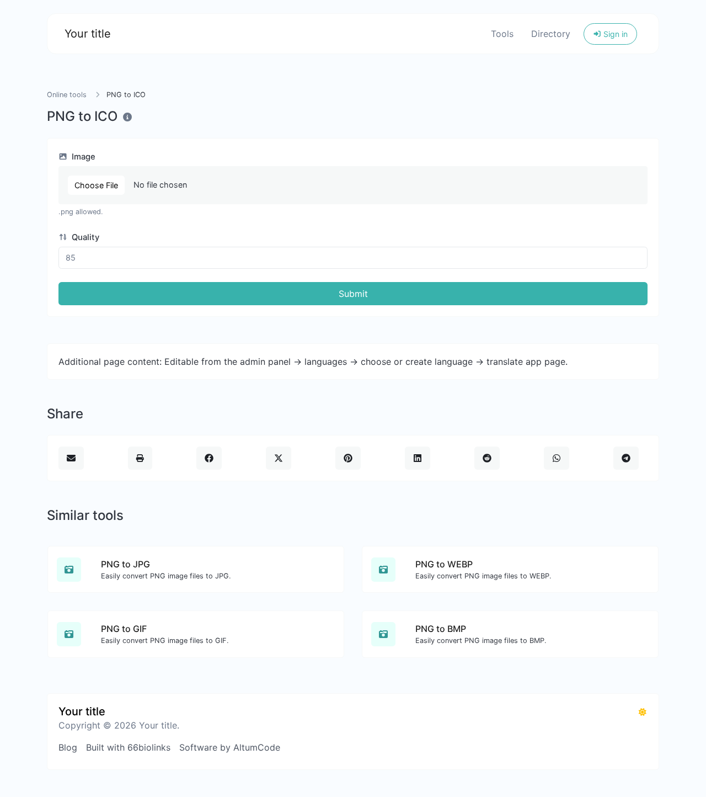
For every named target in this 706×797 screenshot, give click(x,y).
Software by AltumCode (229, 747)
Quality (84, 237)
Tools (502, 33)
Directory (550, 33)
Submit (353, 293)
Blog (67, 747)
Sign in (614, 34)
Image (82, 157)
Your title (88, 33)
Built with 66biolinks (128, 747)
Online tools (67, 95)
